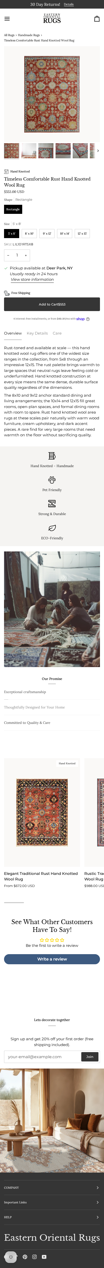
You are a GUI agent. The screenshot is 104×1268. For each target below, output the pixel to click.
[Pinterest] (25, 1257)
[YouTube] (44, 1257)
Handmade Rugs (29, 34)
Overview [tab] (13, 332)
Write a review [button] (52, 991)
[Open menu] (11, 18)
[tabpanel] (52, 390)
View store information (32, 278)
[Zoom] (13, 132)
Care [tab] (57, 332)
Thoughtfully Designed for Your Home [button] (34, 740)
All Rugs (9, 34)
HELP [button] (8, 1217)
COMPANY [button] (11, 1187)
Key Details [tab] (37, 332)
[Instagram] (34, 1257)
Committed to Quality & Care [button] (27, 755)
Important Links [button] (15, 1202)
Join (89, 1057)
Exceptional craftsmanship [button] (25, 691)
